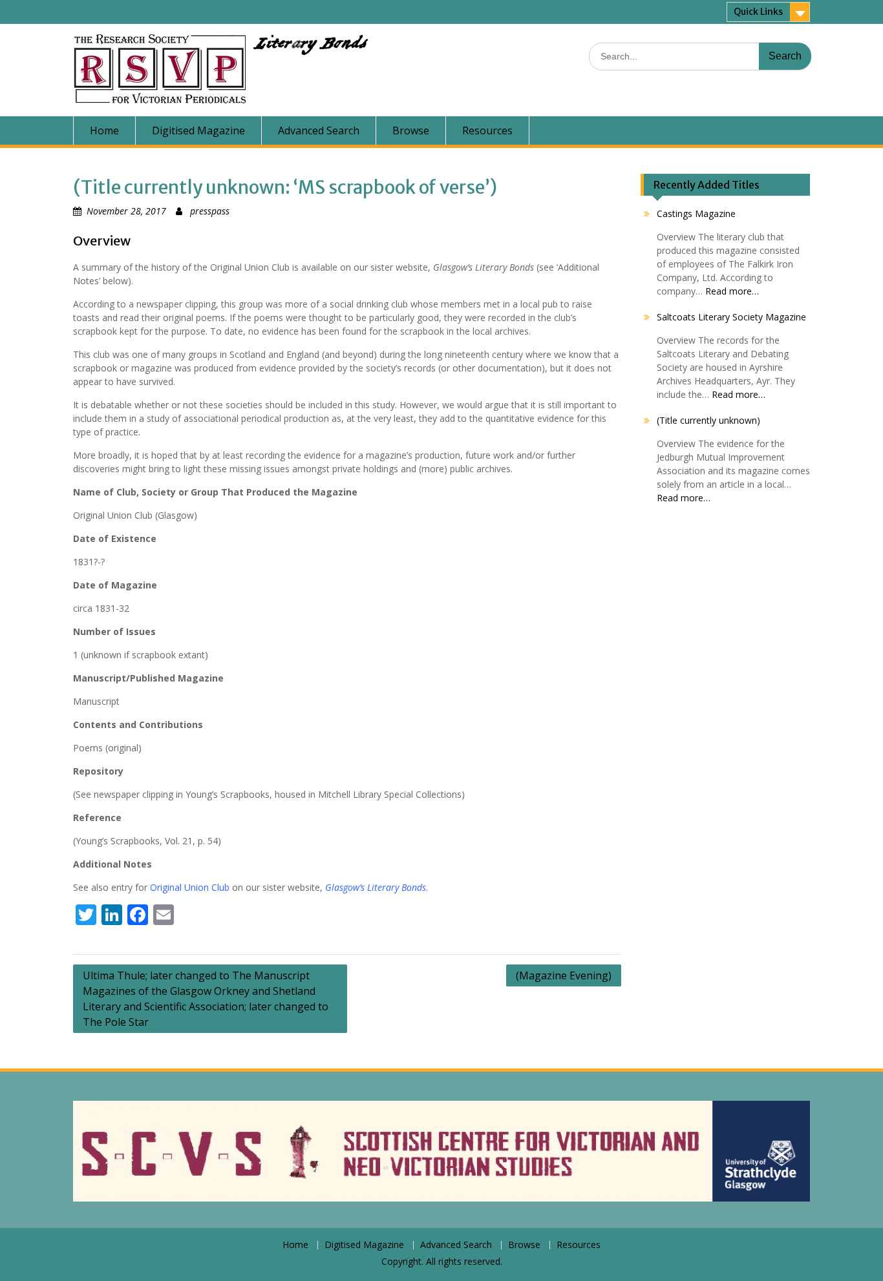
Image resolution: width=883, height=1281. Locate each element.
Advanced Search (318, 130)
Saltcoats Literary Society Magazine (731, 317)
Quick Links (758, 11)
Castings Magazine (696, 213)
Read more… (732, 291)
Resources (487, 130)
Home (104, 130)
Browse (410, 130)
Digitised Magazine (198, 130)
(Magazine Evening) (564, 975)
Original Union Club (191, 887)
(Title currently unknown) (708, 420)
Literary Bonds (310, 46)
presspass (209, 211)
